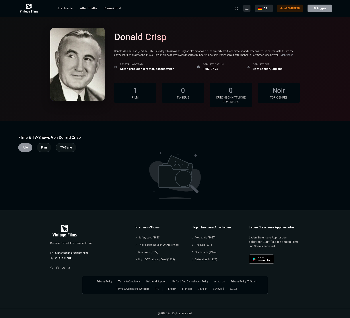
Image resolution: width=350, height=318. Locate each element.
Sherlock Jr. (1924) (206, 252)
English (172, 288)
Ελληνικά (218, 288)
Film (44, 147)
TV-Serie (66, 147)
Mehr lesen (287, 54)
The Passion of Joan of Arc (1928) (158, 244)
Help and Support (156, 281)
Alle (25, 147)
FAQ (157, 288)
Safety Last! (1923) (149, 237)
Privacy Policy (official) (243, 281)
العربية (233, 288)
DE (265, 8)
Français (187, 288)
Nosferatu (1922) (148, 252)
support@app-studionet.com (71, 252)
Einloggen (320, 8)
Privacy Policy (104, 281)
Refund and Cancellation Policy (190, 281)
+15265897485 (63, 258)
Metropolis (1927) (205, 237)
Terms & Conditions (129, 281)
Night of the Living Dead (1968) (156, 259)
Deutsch (202, 288)
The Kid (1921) (203, 244)
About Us (219, 281)
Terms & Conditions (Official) (132, 288)
